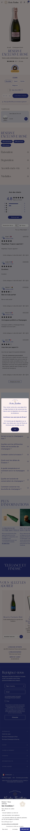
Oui (15, 429)
